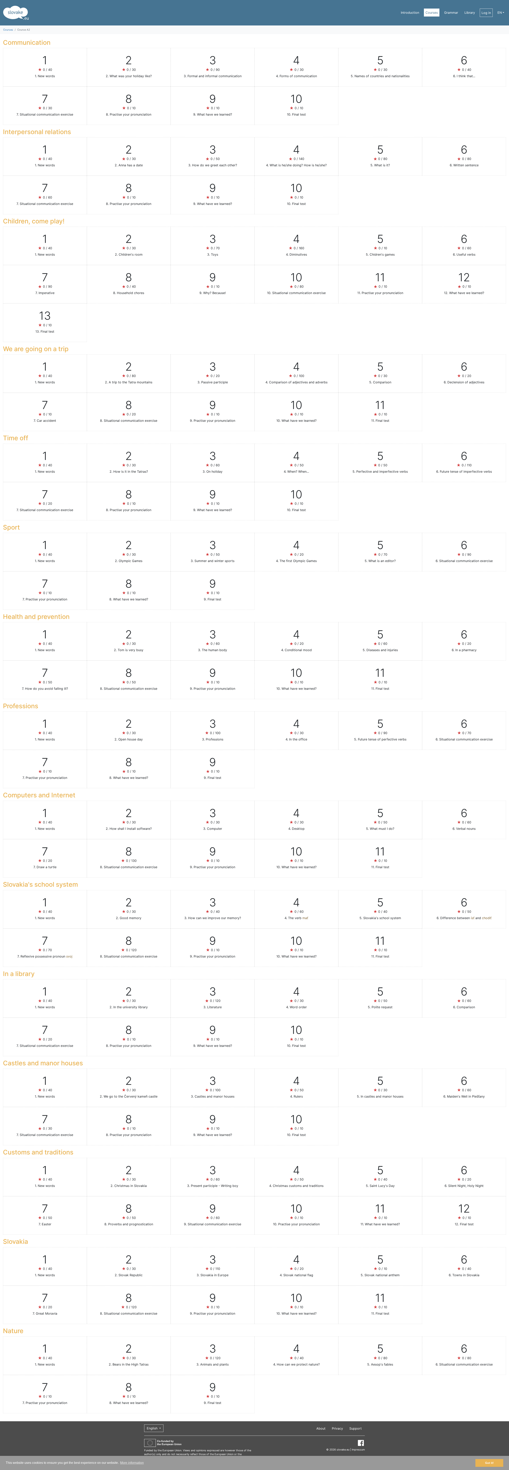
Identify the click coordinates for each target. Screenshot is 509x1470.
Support (355, 1428)
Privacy (337, 1428)
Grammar (451, 13)
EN (499, 13)
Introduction (410, 13)
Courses (431, 13)
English (152, 1428)
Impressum (358, 1449)
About (320, 1428)
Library (469, 13)
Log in (486, 13)
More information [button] (132, 1462)
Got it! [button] (489, 1462)
